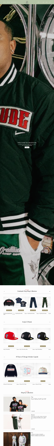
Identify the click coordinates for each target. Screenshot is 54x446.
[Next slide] (50, 291)
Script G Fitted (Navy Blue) (23, 349)
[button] (46, 2)
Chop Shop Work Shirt (18, 313)
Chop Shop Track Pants (42, 313)
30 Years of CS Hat (38, 384)
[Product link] (9, 302)
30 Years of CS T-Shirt (22, 384)
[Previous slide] (4, 291)
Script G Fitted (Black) (38, 349)
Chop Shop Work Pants (31, 313)
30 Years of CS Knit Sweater (7, 384)
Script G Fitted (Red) (6, 349)
